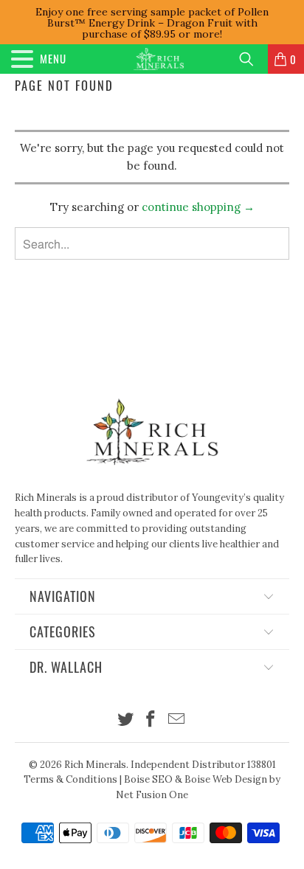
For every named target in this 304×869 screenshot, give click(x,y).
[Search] (251, 59)
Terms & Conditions (70, 779)
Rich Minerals (95, 764)
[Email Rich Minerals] (177, 720)
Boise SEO (148, 779)
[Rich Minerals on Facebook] (151, 720)
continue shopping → (198, 207)
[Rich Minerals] (158, 59)
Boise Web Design (225, 779)
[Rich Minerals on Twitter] (125, 720)
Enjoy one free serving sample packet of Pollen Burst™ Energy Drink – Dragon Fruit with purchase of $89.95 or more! (152, 23)
